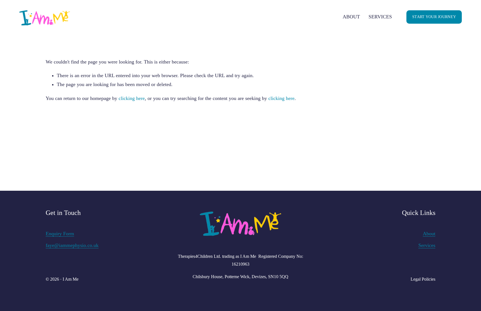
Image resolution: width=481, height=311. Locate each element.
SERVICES (380, 16)
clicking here (132, 98)
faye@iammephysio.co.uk (72, 245)
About (429, 233)
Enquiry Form (60, 233)
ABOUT (351, 16)
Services (426, 245)
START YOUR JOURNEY (434, 17)
